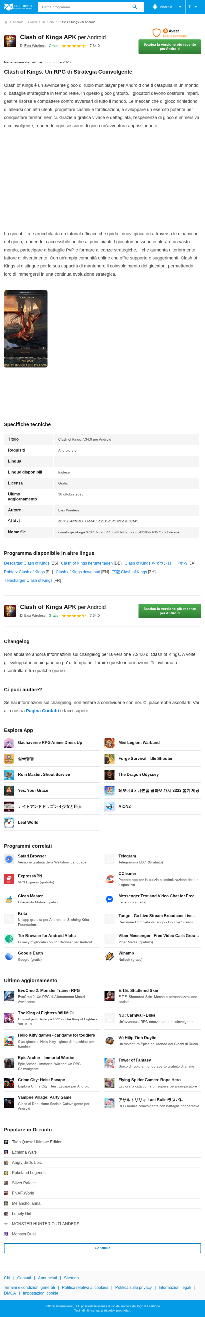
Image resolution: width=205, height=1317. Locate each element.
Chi (7, 1278)
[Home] (6, 22)
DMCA (10, 1293)
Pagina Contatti (42, 710)
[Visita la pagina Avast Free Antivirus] (169, 32)
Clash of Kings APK (63, 37)
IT (189, 7)
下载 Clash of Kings (129, 572)
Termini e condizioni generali (29, 1288)
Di (33, 46)
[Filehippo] (18, 7)
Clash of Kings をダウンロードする (156, 563)
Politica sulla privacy (133, 1288)
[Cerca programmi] (135, 7)
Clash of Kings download (78, 572)
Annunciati (47, 1278)
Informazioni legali (175, 1288)
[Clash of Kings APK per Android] (10, 41)
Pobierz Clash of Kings (24, 572)
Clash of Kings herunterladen (87, 563)
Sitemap (71, 1278)
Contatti (24, 1278)
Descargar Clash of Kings (27, 563)
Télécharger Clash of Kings (28, 580)
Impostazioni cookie (40, 1293)
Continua (102, 1248)
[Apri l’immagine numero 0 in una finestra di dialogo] (26, 328)
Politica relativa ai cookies (85, 1288)
